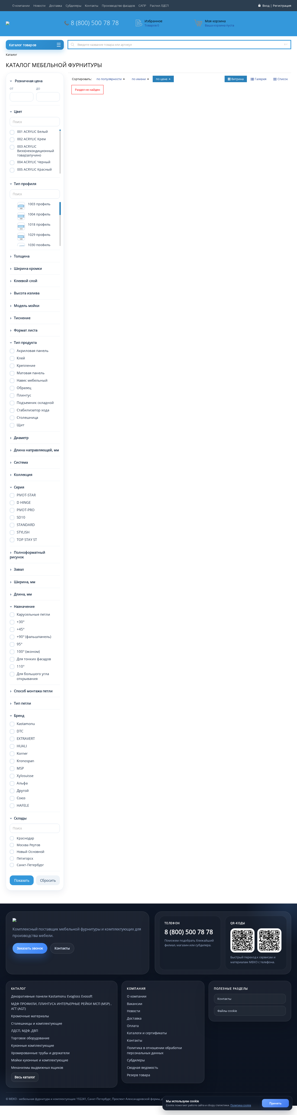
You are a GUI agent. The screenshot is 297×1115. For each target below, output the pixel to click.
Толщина (21, 256)
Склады (20, 818)
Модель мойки (26, 305)
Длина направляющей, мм (36, 450)
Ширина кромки (28, 268)
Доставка (55, 5)
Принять (275, 1103)
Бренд (19, 715)
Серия (19, 487)
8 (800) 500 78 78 (95, 23)
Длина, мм (23, 594)
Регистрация (282, 5)
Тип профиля (25, 183)
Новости (39, 5)
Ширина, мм (24, 581)
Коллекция (23, 474)
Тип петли (22, 703)
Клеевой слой (25, 280)
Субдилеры (73, 5)
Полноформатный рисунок (27, 554)
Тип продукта (25, 342)
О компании (21, 5)
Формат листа (25, 330)
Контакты (91, 5)
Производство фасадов (118, 5)
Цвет (18, 111)
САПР (142, 5)
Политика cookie (240, 1105)
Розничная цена (28, 80)
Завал (19, 569)
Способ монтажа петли (33, 691)
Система (21, 462)
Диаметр (21, 437)
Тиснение (22, 317)
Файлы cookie (227, 1011)
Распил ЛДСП (159, 5)
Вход (265, 5)
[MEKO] (38, 920)
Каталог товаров (22, 45)
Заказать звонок (30, 948)
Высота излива (26, 293)
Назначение (24, 606)
